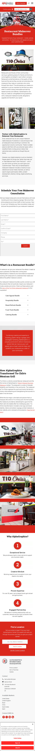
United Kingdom (6, 700)
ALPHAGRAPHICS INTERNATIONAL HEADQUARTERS (16, 662)
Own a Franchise (21, 3)
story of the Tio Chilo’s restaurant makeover (15, 288)
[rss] (12, 717)
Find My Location (7, 9)
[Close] (33, 724)
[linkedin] (9, 717)
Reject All (17, 743)
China (3, 705)
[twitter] (6, 717)
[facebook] (3, 717)
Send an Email (8, 682)
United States (5, 698)
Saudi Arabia (5, 707)
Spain (3, 709)
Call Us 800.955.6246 (10, 679)
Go (30, 9)
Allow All (17, 748)
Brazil (3, 703)
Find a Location (14, 668)
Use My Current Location (17, 650)
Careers (12, 672)
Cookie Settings (17, 738)
